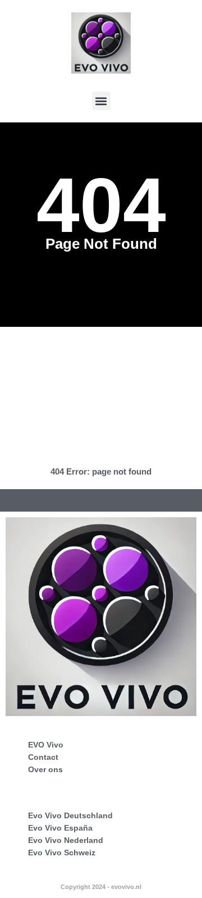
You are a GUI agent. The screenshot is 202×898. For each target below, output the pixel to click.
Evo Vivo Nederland (65, 840)
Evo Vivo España (60, 827)
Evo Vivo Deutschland (70, 815)
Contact (43, 757)
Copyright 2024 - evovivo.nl (101, 886)
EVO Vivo (45, 744)
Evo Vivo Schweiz (61, 852)
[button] (101, 101)
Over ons (45, 769)
